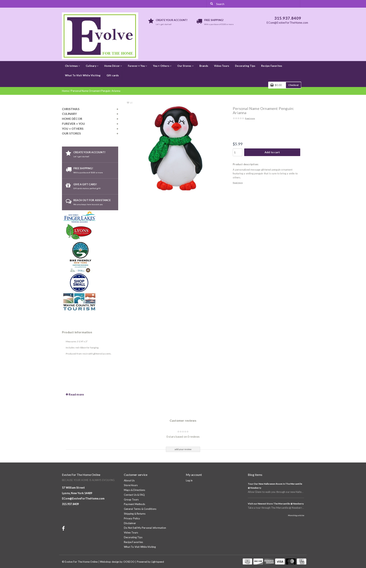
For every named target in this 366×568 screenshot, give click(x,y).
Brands (203, 65)
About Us (129, 480)
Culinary (91, 65)
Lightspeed (157, 561)
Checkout (293, 85)
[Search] (211, 4)
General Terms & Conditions (140, 508)
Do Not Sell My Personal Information (145, 527)
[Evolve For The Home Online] (100, 35)
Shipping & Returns (135, 513)
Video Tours (221, 65)
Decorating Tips (245, 65)
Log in (189, 480)
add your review (183, 449)
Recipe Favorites (271, 65)
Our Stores (184, 65)
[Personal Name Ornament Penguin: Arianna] (183, 148)
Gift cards (113, 75)
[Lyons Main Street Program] (79, 231)
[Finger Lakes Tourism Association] (80, 216)
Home (65, 90)
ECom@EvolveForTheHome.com (83, 498)
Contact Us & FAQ (134, 494)
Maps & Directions (134, 489)
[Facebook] (64, 529)
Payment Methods (134, 504)
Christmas (71, 65)
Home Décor (112, 65)
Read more (250, 118)
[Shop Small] (79, 282)
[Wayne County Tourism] (79, 301)
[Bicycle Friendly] (81, 256)
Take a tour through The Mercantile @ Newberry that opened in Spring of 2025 (293, 507)
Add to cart (272, 152)
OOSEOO (129, 561)
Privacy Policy (132, 518)
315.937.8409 (70, 504)
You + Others (161, 65)
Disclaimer (130, 523)
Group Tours (131, 499)
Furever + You (137, 65)
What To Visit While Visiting (83, 75)
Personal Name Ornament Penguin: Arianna (95, 90)
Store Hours (131, 485)
